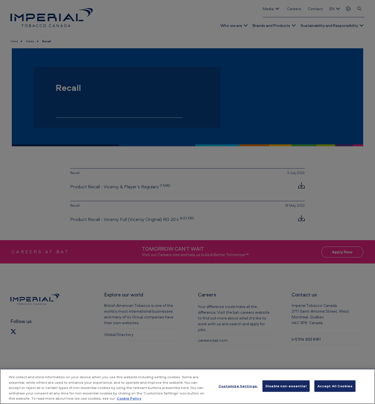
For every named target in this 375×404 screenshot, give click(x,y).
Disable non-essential (286, 385)
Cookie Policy (129, 398)
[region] (187, 386)
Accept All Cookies (334, 385)
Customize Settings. (238, 385)
